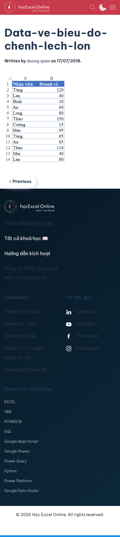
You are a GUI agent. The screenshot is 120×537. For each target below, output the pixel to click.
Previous (22, 181)
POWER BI (13, 421)
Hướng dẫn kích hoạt (27, 253)
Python (10, 471)
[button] (92, 7)
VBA (8, 412)
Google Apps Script (21, 441)
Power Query (15, 461)
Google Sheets (16, 451)
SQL (8, 431)
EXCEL (10, 402)
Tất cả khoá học (26, 238)
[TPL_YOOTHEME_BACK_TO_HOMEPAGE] (46, 7)
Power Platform (18, 481)
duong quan (38, 61)
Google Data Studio (21, 491)
